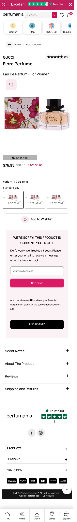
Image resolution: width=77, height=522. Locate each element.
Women (13, 32)
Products (14, 448)
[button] (69, 15)
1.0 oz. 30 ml (15, 203)
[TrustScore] (54, 415)
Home (17, 44)
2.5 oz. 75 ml (58, 203)
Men (32, 32)
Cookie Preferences (29, 496)
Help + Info (14, 469)
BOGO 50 (51, 32)
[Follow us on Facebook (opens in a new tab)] (32, 433)
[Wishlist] (62, 15)
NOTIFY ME (37, 283)
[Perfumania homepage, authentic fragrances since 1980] (13, 14)
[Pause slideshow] (3, 5)
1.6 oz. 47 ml (36, 203)
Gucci (8, 57)
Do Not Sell (48, 496)
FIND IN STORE (37, 324)
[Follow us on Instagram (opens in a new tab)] (41, 433)
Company (13, 459)
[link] (9, 44)
